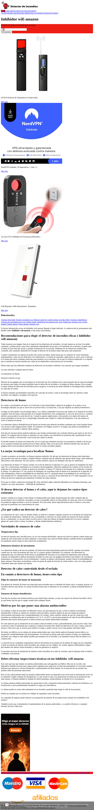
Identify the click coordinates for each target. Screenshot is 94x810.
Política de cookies (35, 773)
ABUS (8, 11)
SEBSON (41, 13)
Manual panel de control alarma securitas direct (52, 320)
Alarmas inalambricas (78, 320)
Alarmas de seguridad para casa (13, 322)
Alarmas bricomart (8, 320)
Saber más (13, 805)
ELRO (28, 11)
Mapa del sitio (84, 773)
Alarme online (31, 322)
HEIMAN (11, 13)
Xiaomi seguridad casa (24, 320)
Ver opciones (6, 32)
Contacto (58, 773)
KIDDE (18, 13)
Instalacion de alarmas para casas (50, 322)
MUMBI (25, 13)
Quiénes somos (49, 773)
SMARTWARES (51, 13)
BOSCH (14, 11)
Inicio (3, 11)
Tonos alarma (23, 324)
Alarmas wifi (34, 324)
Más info (4, 102)
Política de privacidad (19, 773)
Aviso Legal (5, 773)
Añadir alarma (12, 324)
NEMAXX (32, 13)
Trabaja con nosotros (71, 773)
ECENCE (22, 11)
